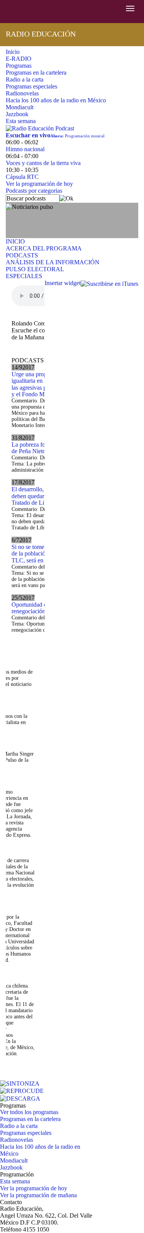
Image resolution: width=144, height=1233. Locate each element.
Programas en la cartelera (36, 72)
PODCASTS (22, 255)
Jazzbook (17, 114)
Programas (18, 65)
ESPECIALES (24, 276)
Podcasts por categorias (34, 190)
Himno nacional (25, 149)
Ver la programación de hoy (39, 183)
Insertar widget (63, 283)
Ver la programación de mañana (38, 1195)
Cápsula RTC (22, 177)
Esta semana (21, 121)
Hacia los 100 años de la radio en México (56, 100)
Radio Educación (41, 34)
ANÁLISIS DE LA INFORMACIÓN (52, 262)
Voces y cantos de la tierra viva (43, 163)
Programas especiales (31, 86)
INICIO (15, 241)
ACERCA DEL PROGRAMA (44, 248)
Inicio (13, 51)
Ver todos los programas (29, 1112)
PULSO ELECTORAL (35, 269)
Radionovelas (22, 93)
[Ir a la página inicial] (1, 11)
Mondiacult (19, 107)
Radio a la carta (24, 79)
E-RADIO (18, 58)
